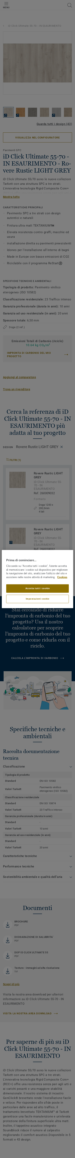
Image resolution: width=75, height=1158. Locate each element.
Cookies (62, 577)
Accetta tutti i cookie (37, 588)
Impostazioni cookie (37, 599)
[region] (37, 579)
